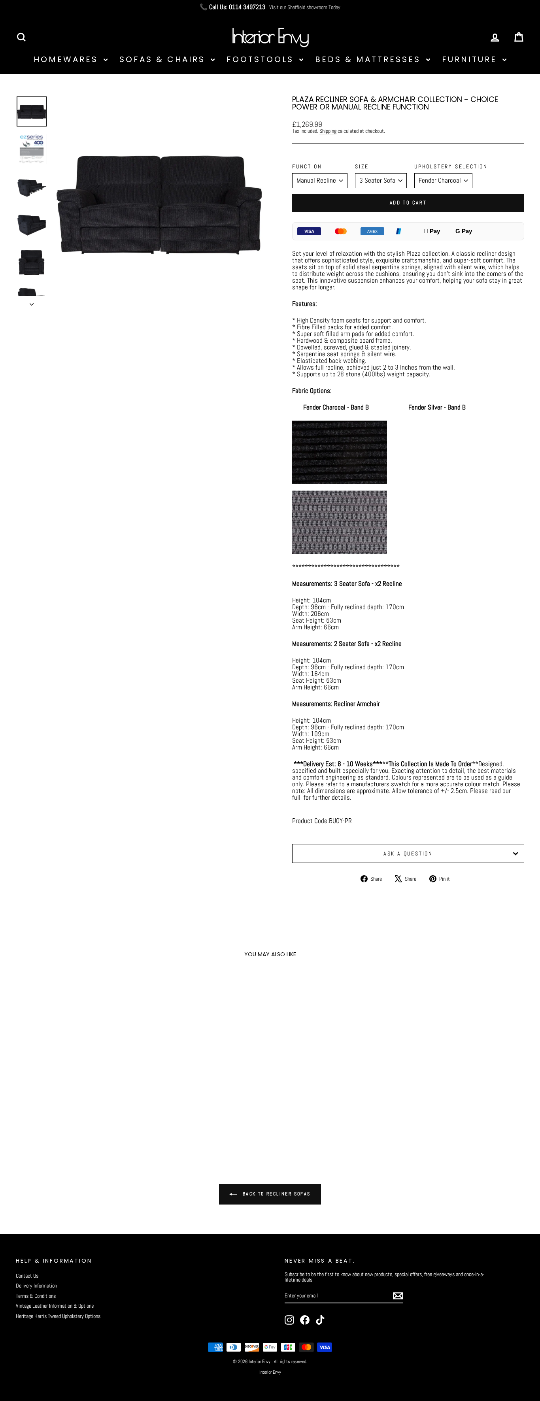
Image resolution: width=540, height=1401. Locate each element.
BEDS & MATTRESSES (369, 59)
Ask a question (408, 853)
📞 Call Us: (232, 7)
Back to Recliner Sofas (275, 1194)
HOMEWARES (68, 59)
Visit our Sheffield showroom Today (304, 7)
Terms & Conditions (36, 1295)
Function (307, 166)
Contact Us (27, 1275)
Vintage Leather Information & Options (55, 1305)
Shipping (327, 130)
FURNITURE (471, 59)
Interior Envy (270, 1372)
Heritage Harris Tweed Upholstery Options (58, 1316)
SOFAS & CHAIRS (164, 59)
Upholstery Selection (451, 166)
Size (362, 166)
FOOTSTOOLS (262, 59)
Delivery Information (36, 1285)
